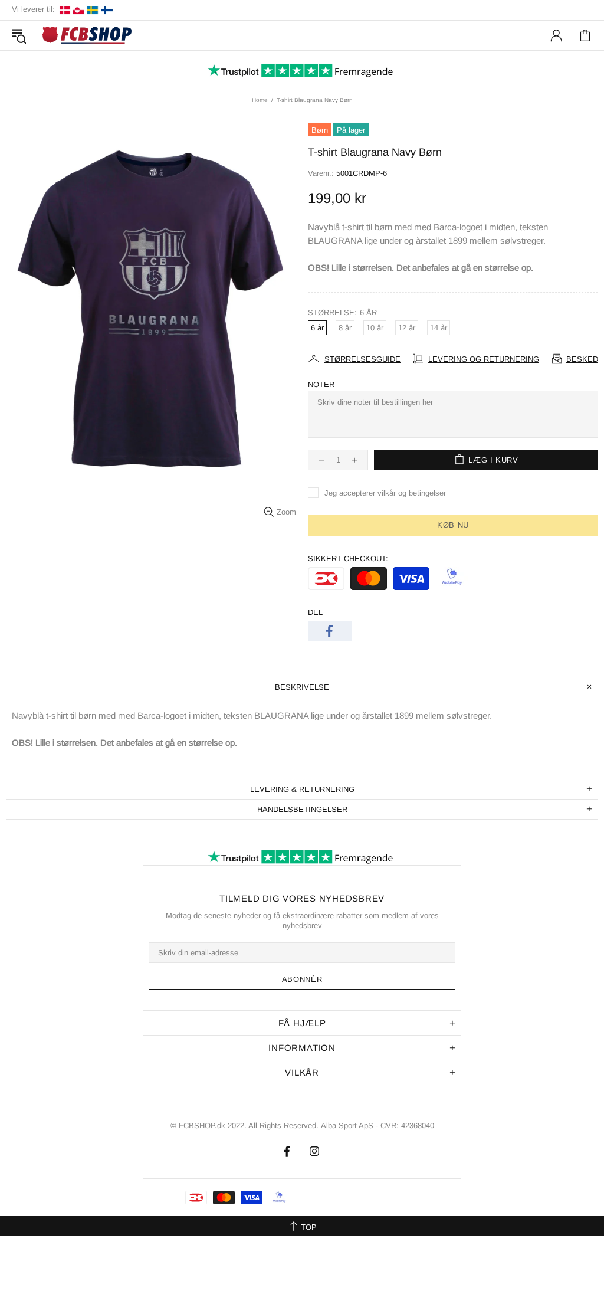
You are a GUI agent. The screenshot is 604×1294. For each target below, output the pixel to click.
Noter (321, 384)
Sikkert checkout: (348, 558)
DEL (315, 612)
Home (260, 100)
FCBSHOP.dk (88, 36)
